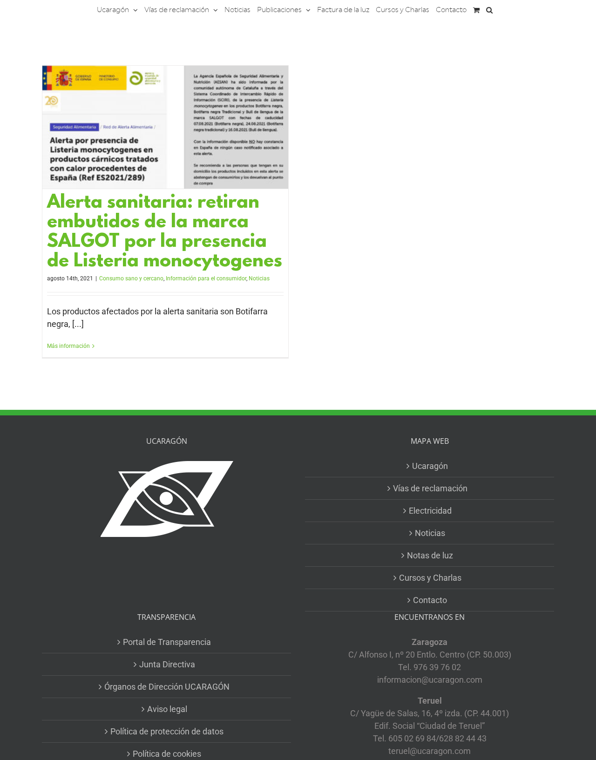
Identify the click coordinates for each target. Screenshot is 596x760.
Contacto (430, 600)
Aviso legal (167, 709)
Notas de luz (430, 555)
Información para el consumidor (206, 278)
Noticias (259, 278)
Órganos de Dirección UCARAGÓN (167, 687)
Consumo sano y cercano (131, 278)
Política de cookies (167, 754)
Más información (68, 346)
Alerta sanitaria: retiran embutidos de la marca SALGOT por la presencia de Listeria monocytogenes (164, 232)
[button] (489, 9)
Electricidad (430, 511)
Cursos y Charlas (430, 578)
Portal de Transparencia (167, 642)
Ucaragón (430, 466)
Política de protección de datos (167, 731)
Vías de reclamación (430, 488)
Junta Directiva (167, 664)
